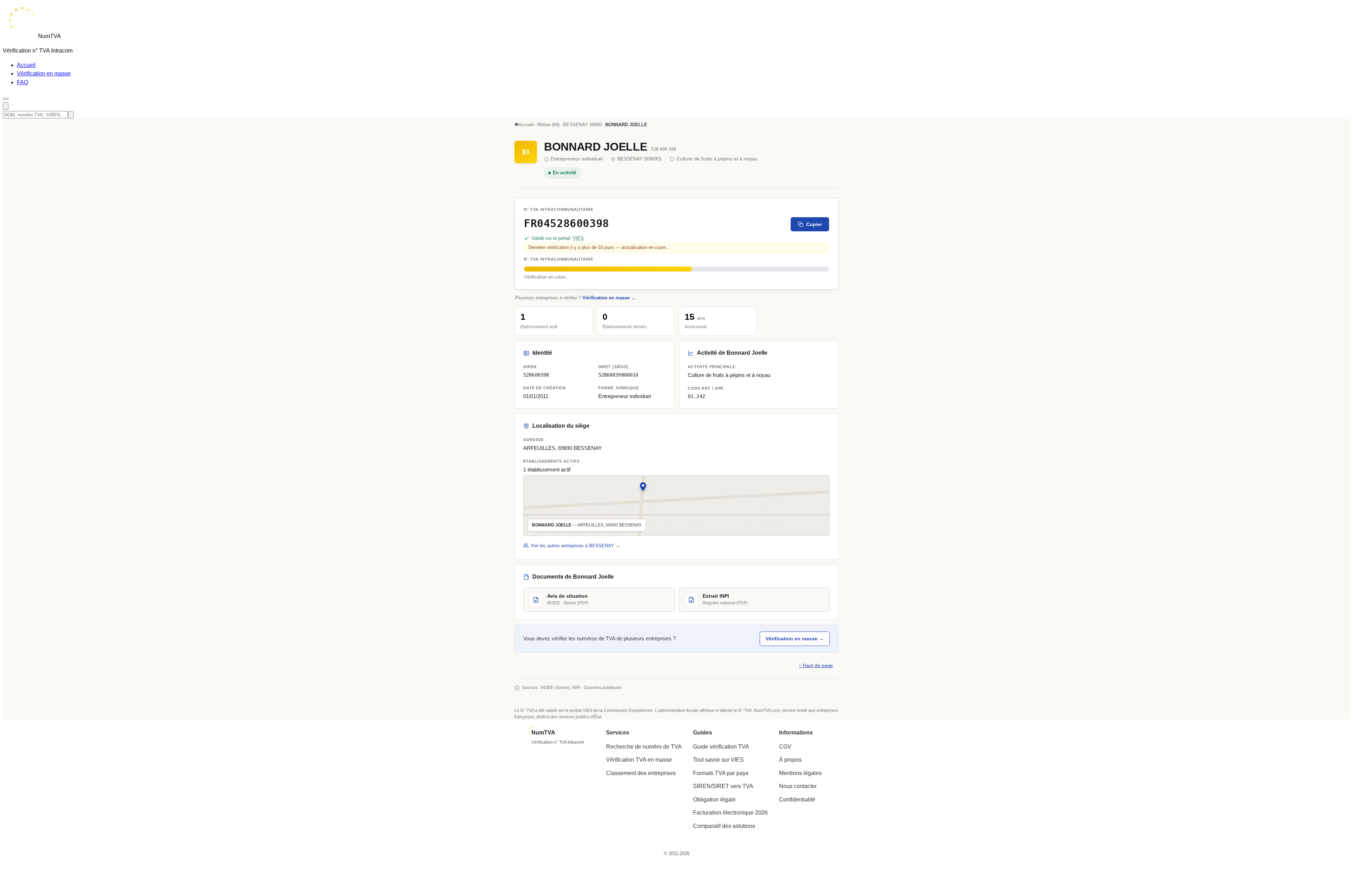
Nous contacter (798, 786)
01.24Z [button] (696, 396)
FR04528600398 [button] (566, 223)
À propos (790, 760)
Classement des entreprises (641, 773)
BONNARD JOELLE (595, 146)
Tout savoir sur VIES (718, 760)
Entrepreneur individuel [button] (624, 396)
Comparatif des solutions (724, 826)
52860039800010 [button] (618, 375)
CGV (785, 747)
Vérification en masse (44, 74)
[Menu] (5, 99)
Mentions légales (800, 773)
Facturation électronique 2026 (730, 813)
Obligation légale (714, 800)
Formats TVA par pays (720, 773)
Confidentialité (797, 800)
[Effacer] (71, 114)
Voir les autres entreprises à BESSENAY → (575, 545)
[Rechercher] (5, 106)
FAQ (22, 82)
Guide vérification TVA (721, 747)
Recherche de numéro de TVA (644, 747)
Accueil (26, 65)
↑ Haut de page (816, 665)
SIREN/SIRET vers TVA (723, 786)
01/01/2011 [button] (535, 396)
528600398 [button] (536, 375)
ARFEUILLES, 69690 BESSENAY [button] (562, 448)
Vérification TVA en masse (639, 760)
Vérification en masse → (609, 297)
